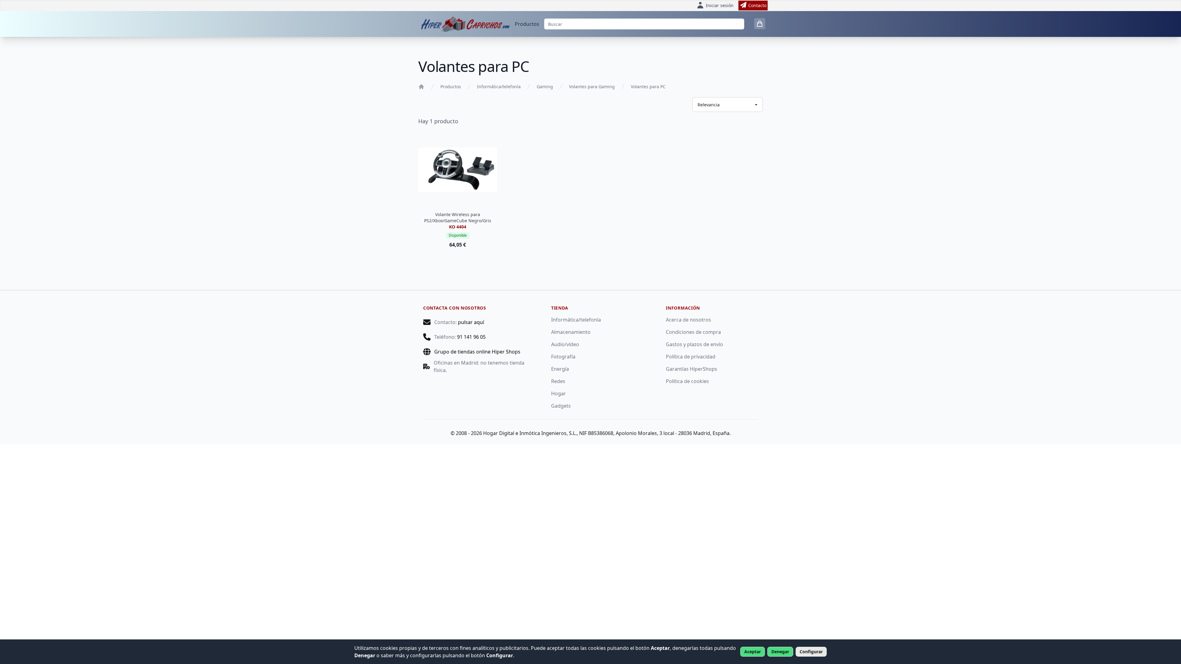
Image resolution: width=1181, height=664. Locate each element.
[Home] (421, 87)
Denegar (780, 651)
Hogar (558, 393)
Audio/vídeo (565, 344)
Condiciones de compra (693, 332)
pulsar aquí (471, 322)
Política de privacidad (690, 356)
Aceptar (752, 651)
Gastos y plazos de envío (694, 344)
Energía (560, 369)
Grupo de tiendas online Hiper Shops (477, 351)
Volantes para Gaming (592, 86)
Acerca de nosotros (688, 319)
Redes (558, 381)
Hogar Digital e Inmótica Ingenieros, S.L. (530, 433)
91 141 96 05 (471, 337)
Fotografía (563, 356)
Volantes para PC (648, 86)
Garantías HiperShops (691, 369)
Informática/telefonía (499, 86)
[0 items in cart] (759, 23)
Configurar (811, 651)
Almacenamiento (570, 332)
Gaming (545, 86)
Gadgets (561, 405)
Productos (527, 24)
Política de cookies (687, 381)
